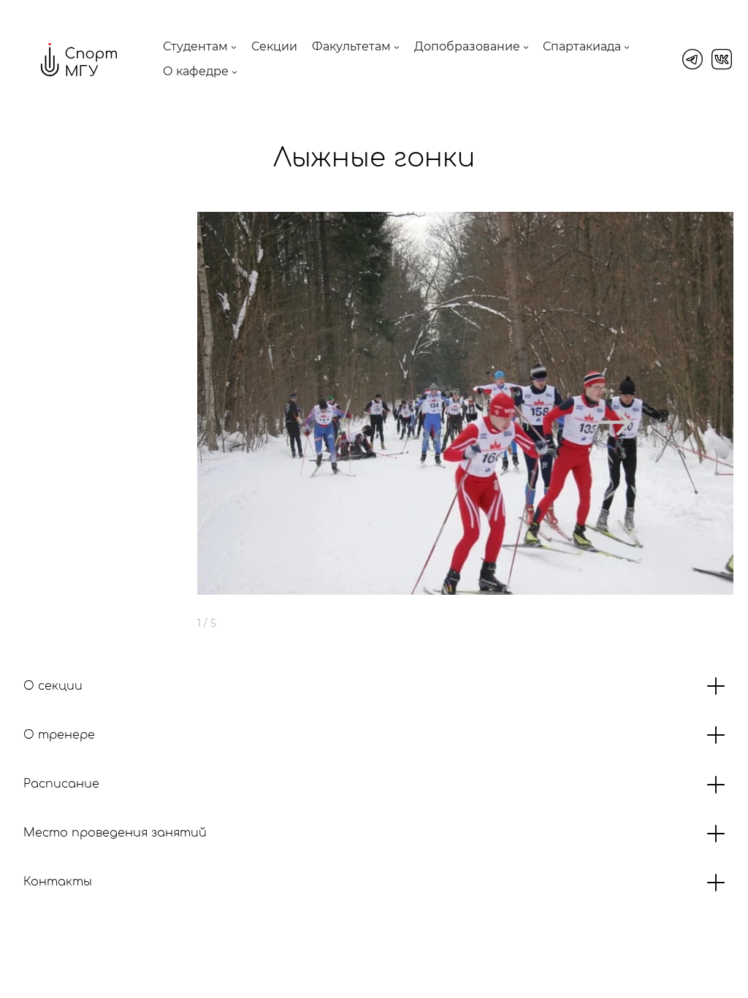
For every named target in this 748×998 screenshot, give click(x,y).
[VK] (721, 59)
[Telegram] (692, 59)
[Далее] (614, 422)
